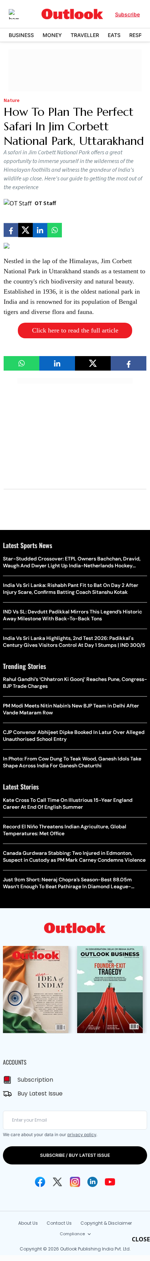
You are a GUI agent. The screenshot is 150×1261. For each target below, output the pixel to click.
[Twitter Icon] (57, 1182)
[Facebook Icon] (40, 1182)
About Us (28, 1223)
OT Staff (45, 203)
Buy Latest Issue (40, 1093)
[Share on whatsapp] (54, 230)
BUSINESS (21, 35)
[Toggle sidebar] (19, 14)
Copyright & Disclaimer (106, 1223)
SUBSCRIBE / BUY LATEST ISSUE (75, 1155)
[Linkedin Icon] (92, 1182)
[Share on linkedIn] (40, 230)
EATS (114, 35)
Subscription (35, 1080)
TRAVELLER (85, 35)
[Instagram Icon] (75, 1182)
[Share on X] (25, 230)
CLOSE (141, 1239)
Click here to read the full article (75, 330)
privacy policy (81, 1134)
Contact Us (59, 1223)
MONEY (52, 35)
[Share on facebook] (11, 230)
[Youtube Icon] (110, 1182)
